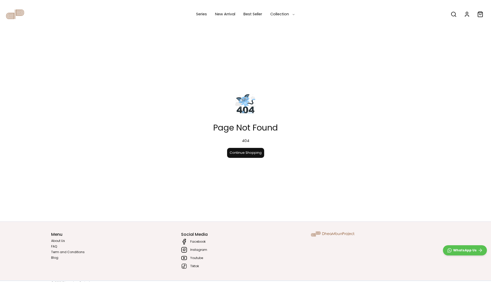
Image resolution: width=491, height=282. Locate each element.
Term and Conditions (68, 252)
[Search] (453, 14)
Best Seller (252, 14)
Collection (279, 14)
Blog (54, 257)
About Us (58, 241)
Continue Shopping (246, 152)
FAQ (54, 246)
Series (201, 14)
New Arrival (225, 14)
